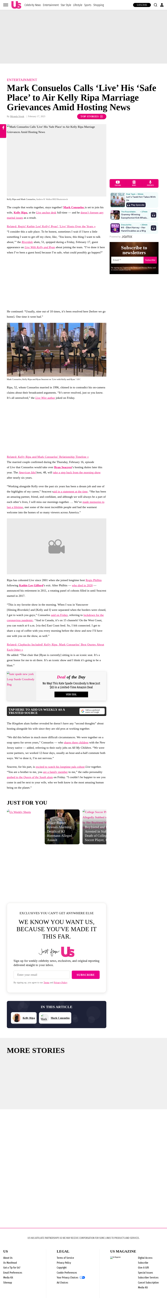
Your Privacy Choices (67, 1277)
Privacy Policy (60, 982)
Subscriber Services (148, 1277)
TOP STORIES (89, 116)
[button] (155, 5)
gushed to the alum (30, 777)
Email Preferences (12, 1272)
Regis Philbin (94, 580)
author (45, 397)
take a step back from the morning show (77, 472)
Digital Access (145, 1258)
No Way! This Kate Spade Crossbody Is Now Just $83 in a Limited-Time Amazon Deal (71, 685)
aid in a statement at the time (70, 491)
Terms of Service (65, 1258)
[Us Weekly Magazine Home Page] (16, 5)
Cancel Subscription (148, 1282)
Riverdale (27, 242)
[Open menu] (5, 5)
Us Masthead (10, 1262)
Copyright (62, 1267)
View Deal (71, 694)
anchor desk (46, 212)
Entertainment (51, 5)
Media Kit (8, 1277)
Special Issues (145, 1272)
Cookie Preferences (67, 1272)
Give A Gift (143, 1267)
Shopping (98, 5)
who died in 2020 (82, 585)
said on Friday (59, 615)
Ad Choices (62, 1282)
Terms (46, 982)
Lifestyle (77, 5)
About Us (8, 1258)
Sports (87, 5)
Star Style (66, 5)
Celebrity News (32, 5)
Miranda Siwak (17, 116)
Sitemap (7, 1282)
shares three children (76, 742)
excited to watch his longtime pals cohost (60, 766)
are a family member (55, 772)
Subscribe (142, 5)
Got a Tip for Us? (11, 1267)
